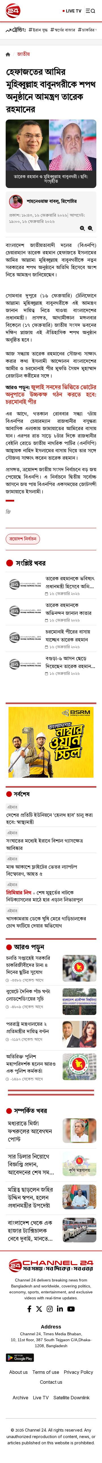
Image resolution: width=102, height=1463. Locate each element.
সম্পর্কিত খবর (29, 1111)
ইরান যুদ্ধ (40, 30)
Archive (20, 1397)
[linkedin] (60, 1309)
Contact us (51, 1382)
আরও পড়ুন (28, 947)
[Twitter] (39, 1309)
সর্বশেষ (20, 794)
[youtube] (71, 1309)
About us (18, 1372)
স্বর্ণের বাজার (65, 30)
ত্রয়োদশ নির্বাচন (22, 539)
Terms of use (45, 1372)
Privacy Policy (78, 1372)
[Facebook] (29, 1309)
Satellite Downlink (71, 1397)
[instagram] (50, 1309)
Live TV (41, 1397)
